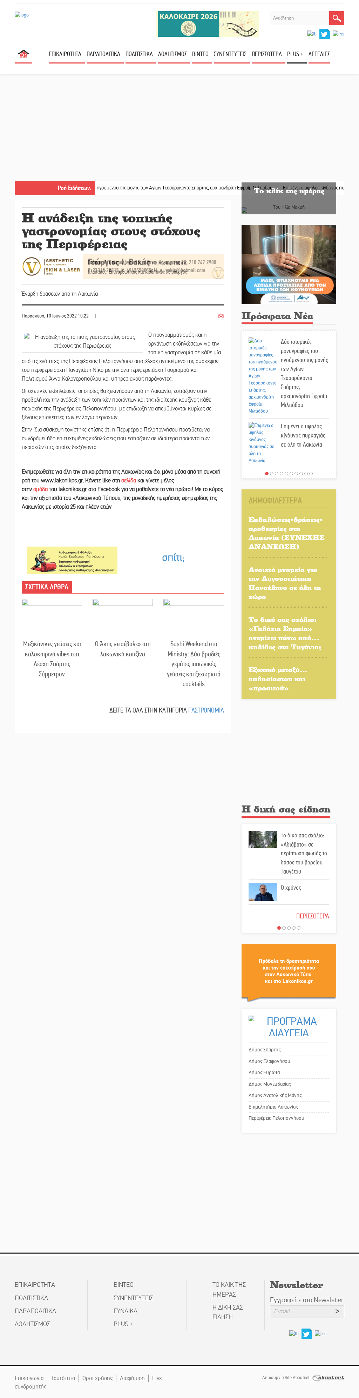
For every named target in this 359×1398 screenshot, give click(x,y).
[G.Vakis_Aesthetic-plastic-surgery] (123, 265)
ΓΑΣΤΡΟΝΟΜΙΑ (206, 710)
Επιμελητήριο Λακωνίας (273, 1107)
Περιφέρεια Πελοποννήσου (276, 1118)
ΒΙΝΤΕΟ (200, 54)
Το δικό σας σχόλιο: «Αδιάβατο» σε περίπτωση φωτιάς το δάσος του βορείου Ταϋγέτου (304, 853)
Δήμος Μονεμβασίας (270, 1084)
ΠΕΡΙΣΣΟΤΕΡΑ (312, 916)
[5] (286, 473)
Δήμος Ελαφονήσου (269, 1061)
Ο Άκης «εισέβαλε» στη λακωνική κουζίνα (123, 649)
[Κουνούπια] (289, 264)
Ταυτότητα (63, 1378)
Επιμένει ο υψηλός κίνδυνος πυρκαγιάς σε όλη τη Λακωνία (303, 435)
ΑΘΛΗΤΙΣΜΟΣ (172, 54)
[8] (301, 473)
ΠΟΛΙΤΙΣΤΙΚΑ (139, 54)
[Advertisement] (179, 128)
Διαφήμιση (132, 1378)
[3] (276, 473)
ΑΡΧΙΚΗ (23, 56)
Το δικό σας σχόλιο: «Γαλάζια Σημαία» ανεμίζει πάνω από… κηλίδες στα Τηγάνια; (285, 632)
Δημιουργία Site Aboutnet (286, 1377)
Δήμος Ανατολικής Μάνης (275, 1095)
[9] (306, 473)
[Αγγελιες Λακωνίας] (173, 557)
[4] (281, 473)
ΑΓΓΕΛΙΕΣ (319, 54)
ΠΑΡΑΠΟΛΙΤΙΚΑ (103, 54)
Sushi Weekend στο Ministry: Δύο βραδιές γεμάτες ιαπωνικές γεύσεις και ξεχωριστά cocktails (194, 664)
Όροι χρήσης (97, 1378)
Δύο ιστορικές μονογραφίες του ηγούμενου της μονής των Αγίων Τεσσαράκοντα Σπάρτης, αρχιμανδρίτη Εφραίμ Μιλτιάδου (127, 188)
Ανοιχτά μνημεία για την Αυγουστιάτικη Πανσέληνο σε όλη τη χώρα (285, 583)
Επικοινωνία (29, 1378)
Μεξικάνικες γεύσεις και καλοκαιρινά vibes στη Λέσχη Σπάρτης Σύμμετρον (52, 659)
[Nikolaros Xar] (72, 560)
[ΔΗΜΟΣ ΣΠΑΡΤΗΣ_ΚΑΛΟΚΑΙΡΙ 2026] (207, 24)
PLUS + (295, 54)
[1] (267, 473)
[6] (291, 473)
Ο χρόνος (291, 887)
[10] (311, 473)
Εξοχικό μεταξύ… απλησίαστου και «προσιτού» (278, 678)
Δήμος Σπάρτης (264, 1049)
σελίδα (128, 480)
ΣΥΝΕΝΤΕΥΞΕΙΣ (230, 54)
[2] (271, 473)
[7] (296, 473)
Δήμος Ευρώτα (264, 1072)
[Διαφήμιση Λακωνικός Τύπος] (289, 972)
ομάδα (40, 489)
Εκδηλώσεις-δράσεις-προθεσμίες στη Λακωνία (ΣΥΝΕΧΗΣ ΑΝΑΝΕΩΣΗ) (287, 532)
